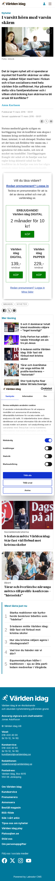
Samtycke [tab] (10, 396)
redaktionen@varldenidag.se (17, 764)
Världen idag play (12, 828)
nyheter (22, 304)
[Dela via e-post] (51, 121)
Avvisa (27, 490)
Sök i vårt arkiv (11, 817)
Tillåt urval (27, 483)
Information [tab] (27, 396)
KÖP (27, 234)
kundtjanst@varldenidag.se (16, 754)
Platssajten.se (10, 833)
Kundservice (9, 791)
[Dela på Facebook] (42, 121)
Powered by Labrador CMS (27, 876)
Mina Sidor (27, 291)
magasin (8, 304)
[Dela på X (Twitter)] (46, 121)
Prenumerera (10, 797)
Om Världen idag (11, 786)
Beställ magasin (11, 807)
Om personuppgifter (14, 844)
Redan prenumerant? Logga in (27, 186)
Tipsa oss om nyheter (15, 823)
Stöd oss (7, 838)
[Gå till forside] (13, 4)
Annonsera (8, 802)
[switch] (48, 448)
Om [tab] (45, 396)
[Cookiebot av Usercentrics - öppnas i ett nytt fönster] (41, 389)
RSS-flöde (8, 812)
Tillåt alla (27, 475)
